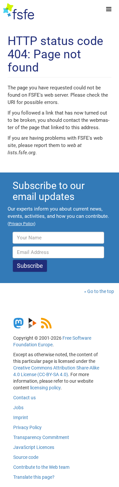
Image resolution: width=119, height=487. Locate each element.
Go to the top (100, 291)
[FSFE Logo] (18, 11)
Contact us (24, 397)
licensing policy (45, 387)
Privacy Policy (27, 427)
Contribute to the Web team (41, 467)
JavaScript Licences (33, 447)
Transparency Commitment (41, 437)
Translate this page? (34, 477)
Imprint (20, 417)
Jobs (18, 407)
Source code (25, 457)
